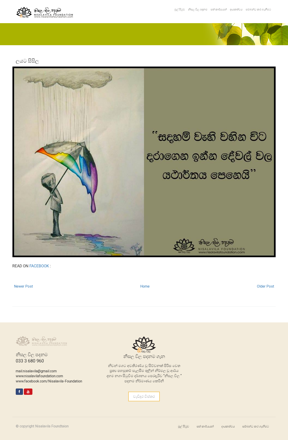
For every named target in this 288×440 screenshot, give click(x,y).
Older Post (265, 286)
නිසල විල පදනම (197, 9)
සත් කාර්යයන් (219, 9)
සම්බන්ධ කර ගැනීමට (258, 9)
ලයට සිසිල (27, 61)
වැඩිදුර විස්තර (144, 396)
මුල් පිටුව (179, 9)
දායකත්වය (236, 9)
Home (145, 286)
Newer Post (23, 286)
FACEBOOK (39, 266)
